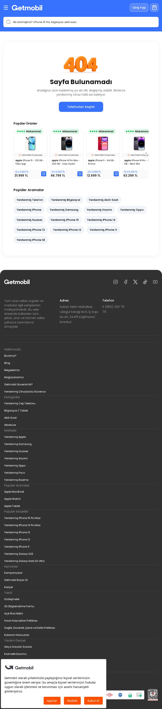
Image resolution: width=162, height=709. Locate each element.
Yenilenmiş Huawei (29, 220)
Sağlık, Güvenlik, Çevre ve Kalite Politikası (29, 628)
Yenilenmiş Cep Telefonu (19, 403)
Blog (7, 363)
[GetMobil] (27, 7)
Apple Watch (12, 499)
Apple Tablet (12, 506)
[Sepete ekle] (43, 173)
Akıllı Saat (10, 418)
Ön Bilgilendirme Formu (19, 606)
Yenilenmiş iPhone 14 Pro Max (22, 525)
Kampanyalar (13, 573)
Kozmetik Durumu (15, 654)
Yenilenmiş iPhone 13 (31, 230)
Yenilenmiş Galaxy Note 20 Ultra (24, 561)
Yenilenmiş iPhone (29, 210)
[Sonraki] (146, 153)
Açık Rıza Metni (13, 613)
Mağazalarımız (14, 377)
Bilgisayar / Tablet (16, 410)
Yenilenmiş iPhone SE (31, 240)
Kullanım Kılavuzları (16, 635)
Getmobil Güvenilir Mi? (18, 384)
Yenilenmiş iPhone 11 (103, 230)
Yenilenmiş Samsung (64, 210)
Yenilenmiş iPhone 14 (101, 220)
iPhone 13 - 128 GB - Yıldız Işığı (29, 162)
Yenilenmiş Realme (16, 480)
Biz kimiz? (10, 356)
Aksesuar (10, 425)
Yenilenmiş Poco (14, 472)
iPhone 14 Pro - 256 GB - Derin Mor (138, 162)
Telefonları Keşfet (81, 107)
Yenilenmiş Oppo (132, 210)
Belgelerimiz (12, 370)
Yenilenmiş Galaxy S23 (18, 554)
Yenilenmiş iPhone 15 (65, 220)
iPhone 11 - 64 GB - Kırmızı (101, 162)
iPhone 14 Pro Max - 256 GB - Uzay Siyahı (66, 162)
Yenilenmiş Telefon (30, 200)
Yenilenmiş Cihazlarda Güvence (25, 391)
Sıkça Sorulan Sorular (18, 647)
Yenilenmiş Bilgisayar (65, 200)
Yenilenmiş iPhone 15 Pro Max (22, 518)
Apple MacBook (14, 491)
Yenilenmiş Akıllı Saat (103, 200)
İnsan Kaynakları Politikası (21, 620)
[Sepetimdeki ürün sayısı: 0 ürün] (154, 7)
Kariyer (8, 587)
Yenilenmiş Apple (15, 437)
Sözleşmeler (11, 599)
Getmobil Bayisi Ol (16, 580)
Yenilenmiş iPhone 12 (67, 230)
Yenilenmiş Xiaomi (99, 210)
